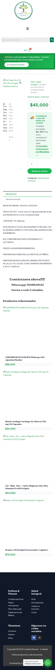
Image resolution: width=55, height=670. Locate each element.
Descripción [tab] (11, 194)
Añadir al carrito (40, 171)
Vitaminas (44, 97)
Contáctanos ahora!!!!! (28, 279)
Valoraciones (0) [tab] (13, 199)
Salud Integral (34, 97)
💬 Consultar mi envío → (16, 65)
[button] (27, 28)
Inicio (33, 82)
